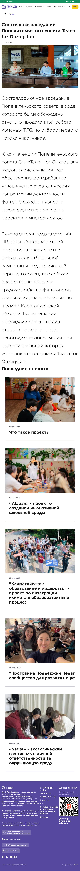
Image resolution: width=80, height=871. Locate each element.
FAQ (68, 7)
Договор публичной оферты (65, 820)
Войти (75, 6)
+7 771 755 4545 (72, 1)
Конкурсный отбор (46, 789)
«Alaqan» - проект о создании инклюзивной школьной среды (34, 508)
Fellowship (48, 7)
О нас (21, 7)
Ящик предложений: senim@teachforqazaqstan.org (18, 832)
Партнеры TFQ (48, 797)
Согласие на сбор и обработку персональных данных (49, 810)
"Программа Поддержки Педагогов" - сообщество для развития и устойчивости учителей (40, 675)
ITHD (76, 865)
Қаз (3, 1)
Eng (10, 1)
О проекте (45, 793)
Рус (7, 1)
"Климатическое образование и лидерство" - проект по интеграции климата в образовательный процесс (39, 592)
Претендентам (59, 7)
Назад (11, 14)
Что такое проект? (29, 432)
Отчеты (44, 817)
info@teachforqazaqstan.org (17, 845)
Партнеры (29, 7)
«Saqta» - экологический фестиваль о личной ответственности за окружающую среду (35, 756)
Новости (38, 7)
